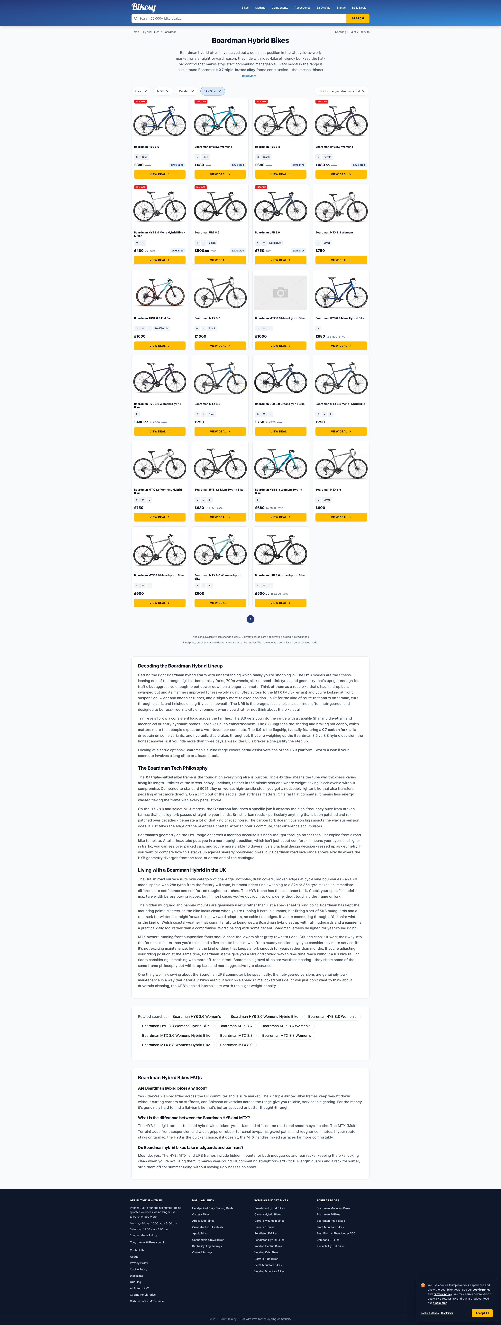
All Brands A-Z (139, 1288)
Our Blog (135, 1282)
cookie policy (481, 1289)
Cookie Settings (430, 1312)
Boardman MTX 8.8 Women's (286, 1035)
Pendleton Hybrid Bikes (269, 1239)
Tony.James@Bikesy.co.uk (147, 1242)
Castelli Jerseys (202, 1252)
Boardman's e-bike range (207, 750)
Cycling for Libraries (143, 1294)
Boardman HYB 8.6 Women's (197, 1016)
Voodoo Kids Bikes (266, 1252)
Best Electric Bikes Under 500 (336, 1233)
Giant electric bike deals (207, 1227)
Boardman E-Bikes (328, 1214)
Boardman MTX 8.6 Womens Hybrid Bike (176, 1035)
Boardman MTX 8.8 (236, 1035)
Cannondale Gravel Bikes (208, 1239)
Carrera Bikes (201, 1214)
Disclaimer (447, 1312)
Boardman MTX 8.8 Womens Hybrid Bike (176, 1045)
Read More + (250, 75)
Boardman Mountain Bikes (333, 1208)
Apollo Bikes (200, 1233)
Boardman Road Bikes (331, 1220)
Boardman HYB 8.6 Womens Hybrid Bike (264, 1016)
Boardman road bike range (294, 852)
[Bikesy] (144, 8)
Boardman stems (216, 954)
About (134, 1256)
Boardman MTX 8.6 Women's (286, 1026)
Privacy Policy (139, 1263)
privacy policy (442, 1294)
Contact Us (137, 1250)
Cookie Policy (138, 1269)
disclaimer (440, 1302)
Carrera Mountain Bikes (269, 1220)
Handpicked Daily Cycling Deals (212, 1208)
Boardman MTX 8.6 (236, 1026)
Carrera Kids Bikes (266, 1258)
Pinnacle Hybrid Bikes (331, 1246)
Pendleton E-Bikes (266, 1233)
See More (150, 1216)
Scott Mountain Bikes (268, 1265)
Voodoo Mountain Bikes (269, 1271)
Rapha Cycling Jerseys (207, 1246)
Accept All (482, 1313)
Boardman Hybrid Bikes (269, 1208)
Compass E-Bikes (328, 1239)
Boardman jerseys (288, 928)
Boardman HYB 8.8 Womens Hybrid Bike (176, 1026)
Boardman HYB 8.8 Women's (332, 1016)
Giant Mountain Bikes (330, 1227)
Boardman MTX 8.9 (236, 1045)
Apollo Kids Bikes (203, 1220)
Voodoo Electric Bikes (268, 1246)
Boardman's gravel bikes (254, 960)
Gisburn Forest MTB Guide (147, 1301)
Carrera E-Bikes (264, 1227)
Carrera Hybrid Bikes (267, 1214)
